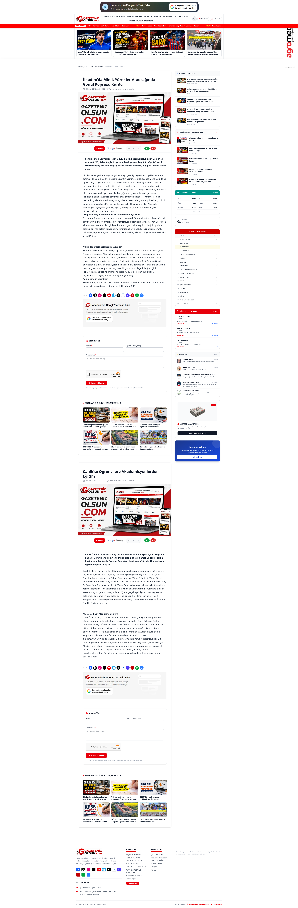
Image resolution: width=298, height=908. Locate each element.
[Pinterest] (132, 295)
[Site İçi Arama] (194, 18)
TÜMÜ (215, 354)
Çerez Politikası (157, 854)
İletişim (154, 867)
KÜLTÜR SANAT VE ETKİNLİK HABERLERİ (134, 859)
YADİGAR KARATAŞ (189, 367)
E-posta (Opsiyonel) (133, 346)
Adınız (89, 346)
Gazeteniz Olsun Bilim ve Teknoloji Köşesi (197, 375)
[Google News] (115, 148)
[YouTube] (109, 295)
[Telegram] (114, 295)
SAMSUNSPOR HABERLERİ (114, 17)
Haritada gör (214, 323)
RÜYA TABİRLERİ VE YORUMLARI (140, 17)
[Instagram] (100, 295)
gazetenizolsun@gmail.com (90, 888)
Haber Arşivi (131, 879)
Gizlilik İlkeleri (156, 863)
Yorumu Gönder (97, 383)
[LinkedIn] (123, 295)
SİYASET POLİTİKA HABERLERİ (141, 21)
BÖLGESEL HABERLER (134, 875)
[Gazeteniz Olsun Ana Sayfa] (87, 19)
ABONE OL (197, 457)
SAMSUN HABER (132, 863)
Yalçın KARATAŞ (188, 359)
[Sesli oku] (129, 148)
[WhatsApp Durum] (137, 295)
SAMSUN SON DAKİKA (163, 17)
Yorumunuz (91, 355)
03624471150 (180, 347)
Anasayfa (81, 67)
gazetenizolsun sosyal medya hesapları (159, 859)
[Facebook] (90, 295)
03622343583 (180, 323)
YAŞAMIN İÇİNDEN (133, 854)
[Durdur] (138, 148)
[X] (95, 295)
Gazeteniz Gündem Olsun (191, 382)
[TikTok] (118, 295)
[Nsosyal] (128, 295)
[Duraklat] (133, 148)
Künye (153, 870)
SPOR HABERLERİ (181, 17)
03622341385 (180, 335)
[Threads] (104, 295)
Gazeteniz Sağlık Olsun (191, 391)
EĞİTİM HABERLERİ (95, 67)
